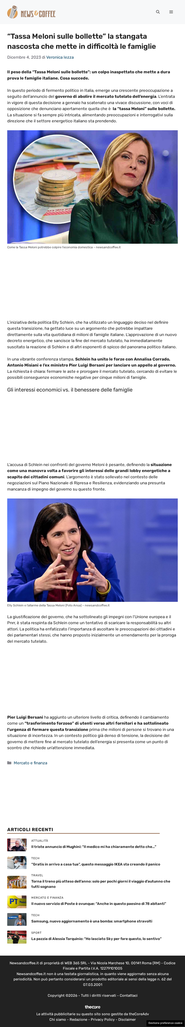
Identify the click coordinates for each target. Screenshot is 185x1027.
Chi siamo (57, 1019)
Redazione (78, 1019)
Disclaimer (127, 1019)
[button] (158, 12)
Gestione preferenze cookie (165, 1023)
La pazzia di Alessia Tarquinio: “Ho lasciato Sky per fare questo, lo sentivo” (96, 939)
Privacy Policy (103, 1019)
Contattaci (129, 995)
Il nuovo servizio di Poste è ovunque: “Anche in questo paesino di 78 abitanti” (98, 904)
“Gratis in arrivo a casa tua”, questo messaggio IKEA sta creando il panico (95, 864)
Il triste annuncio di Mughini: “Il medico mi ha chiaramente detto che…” (93, 847)
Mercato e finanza (30, 762)
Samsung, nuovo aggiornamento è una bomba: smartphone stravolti (91, 921)
